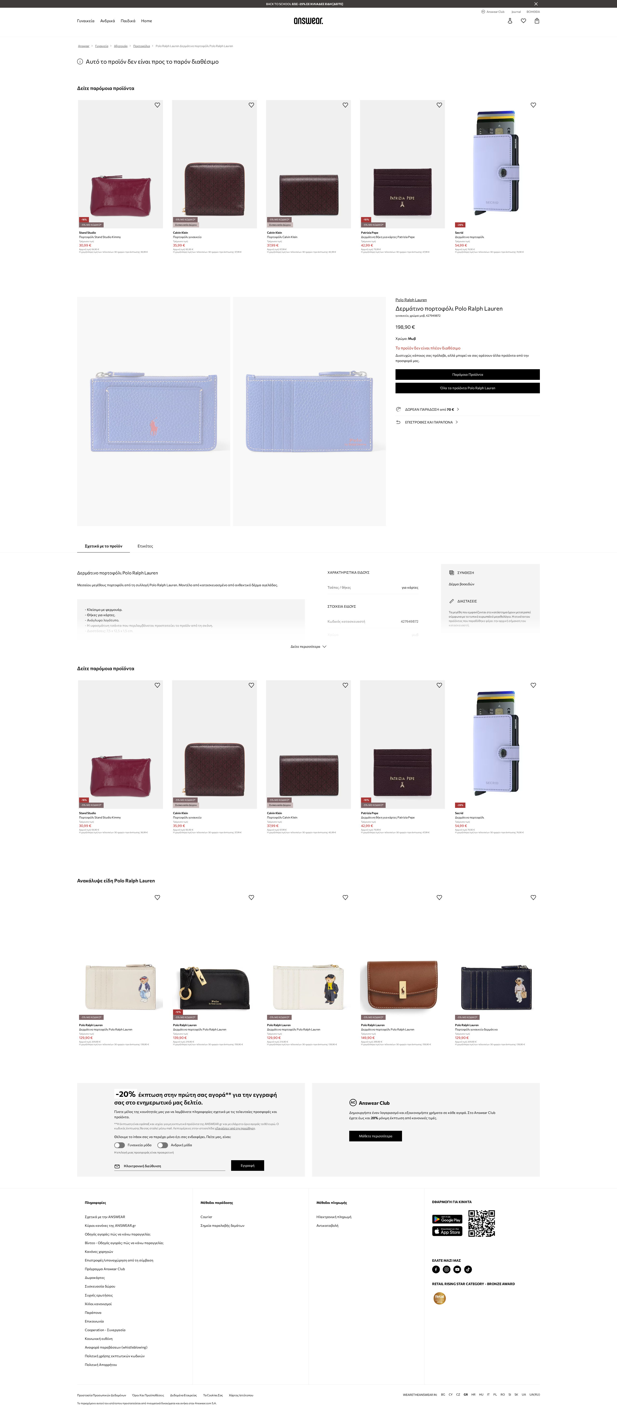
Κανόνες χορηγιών (99, 1251)
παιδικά (128, 20)
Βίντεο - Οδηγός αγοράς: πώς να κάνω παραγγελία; (124, 1243)
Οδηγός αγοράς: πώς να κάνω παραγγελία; (117, 1234)
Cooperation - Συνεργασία (105, 1330)
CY (451, 1394)
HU (481, 1394)
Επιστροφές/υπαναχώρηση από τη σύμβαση (119, 1260)
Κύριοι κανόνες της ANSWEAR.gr (110, 1225)
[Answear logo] (308, 20)
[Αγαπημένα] (523, 21)
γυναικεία (85, 20)
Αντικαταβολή (327, 1225)
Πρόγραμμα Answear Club (105, 1269)
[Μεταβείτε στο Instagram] (446, 1269)
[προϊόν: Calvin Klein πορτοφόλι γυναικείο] (214, 164)
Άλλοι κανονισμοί (98, 1304)
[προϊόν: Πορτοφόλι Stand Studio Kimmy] (120, 164)
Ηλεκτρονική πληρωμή (333, 1217)
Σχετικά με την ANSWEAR (105, 1217)
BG (443, 1394)
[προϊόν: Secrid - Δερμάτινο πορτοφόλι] (496, 164)
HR (473, 1394)
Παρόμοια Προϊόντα (467, 374)
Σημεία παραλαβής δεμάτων (222, 1225)
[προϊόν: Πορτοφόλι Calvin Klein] (308, 164)
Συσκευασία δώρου (100, 1286)
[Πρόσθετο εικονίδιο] (439, 1298)
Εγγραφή (248, 1165)
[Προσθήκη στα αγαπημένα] (157, 105)
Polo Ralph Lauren (411, 299)
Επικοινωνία (94, 1321)
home (146, 20)
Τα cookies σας (213, 1395)
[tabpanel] (308, 601)
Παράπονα (93, 1312)
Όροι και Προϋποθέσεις (148, 1395)
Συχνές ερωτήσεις (99, 1295)
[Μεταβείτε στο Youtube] (457, 1269)
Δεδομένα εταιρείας (183, 1395)
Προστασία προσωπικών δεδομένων (101, 1395)
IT (488, 1394)
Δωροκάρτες (95, 1277)
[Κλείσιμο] (536, 4)
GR (466, 1394)
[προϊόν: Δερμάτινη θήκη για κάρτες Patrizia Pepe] (402, 164)
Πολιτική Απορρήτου (101, 1365)
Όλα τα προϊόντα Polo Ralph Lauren (467, 388)
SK (516, 1394)
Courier (206, 1217)
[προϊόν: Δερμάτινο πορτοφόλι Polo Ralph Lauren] (120, 957)
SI (510, 1394)
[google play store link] (447, 1219)
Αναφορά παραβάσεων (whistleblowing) (116, 1347)
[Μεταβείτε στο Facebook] (436, 1269)
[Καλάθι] (537, 21)
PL (495, 1394)
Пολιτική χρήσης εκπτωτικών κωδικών (115, 1356)
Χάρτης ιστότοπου (241, 1395)
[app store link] (447, 1230)
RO (503, 1394)
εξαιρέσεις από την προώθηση (235, 1128)
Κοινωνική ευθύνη (99, 1338)
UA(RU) (535, 1394)
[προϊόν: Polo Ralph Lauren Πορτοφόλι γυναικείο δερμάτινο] (496, 957)
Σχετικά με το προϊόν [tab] (103, 546)
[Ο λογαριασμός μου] (510, 21)
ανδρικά (107, 20)
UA (524, 1394)
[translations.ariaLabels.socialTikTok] (468, 1269)
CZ (458, 1394)
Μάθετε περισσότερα (375, 1136)
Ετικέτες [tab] (145, 546)
